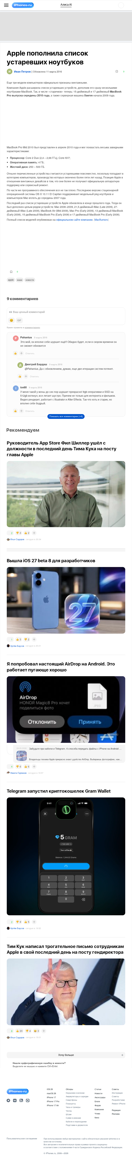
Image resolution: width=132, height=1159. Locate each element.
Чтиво (97, 1113)
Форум (98, 1105)
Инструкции (117, 1092)
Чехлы (69, 1110)
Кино (97, 1117)
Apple (11, 279)
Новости (30, 279)
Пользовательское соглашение (22, 1138)
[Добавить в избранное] (117, 71)
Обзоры (69, 1089)
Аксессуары (100, 1097)
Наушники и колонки (75, 1092)
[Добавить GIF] (19, 320)
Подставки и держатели (77, 1125)
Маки (19, 279)
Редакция (116, 1110)
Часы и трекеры (73, 1107)
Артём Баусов (17, 645)
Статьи (98, 1089)
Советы (115, 1089)
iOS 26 (50, 1089)
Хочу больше (66, 1055)
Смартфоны (71, 1099)
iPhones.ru (51, 1153)
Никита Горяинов (18, 772)
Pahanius (26, 337)
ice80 (23, 387)
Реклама (116, 1113)
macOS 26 (51, 1093)
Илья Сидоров (17, 539)
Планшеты (71, 1103)
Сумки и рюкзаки (73, 1117)
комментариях (32, 327)
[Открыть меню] (6, 5)
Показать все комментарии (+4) (66, 416)
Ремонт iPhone (118, 1103)
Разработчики (118, 1099)
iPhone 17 (51, 1097)
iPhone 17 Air (53, 1105)
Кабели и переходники (76, 1121)
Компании (99, 1109)
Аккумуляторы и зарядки (77, 1096)
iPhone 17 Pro (53, 1101)
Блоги (97, 1101)
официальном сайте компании (74, 219)
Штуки (68, 1114)
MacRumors (101, 220)
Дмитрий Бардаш (36, 364)
